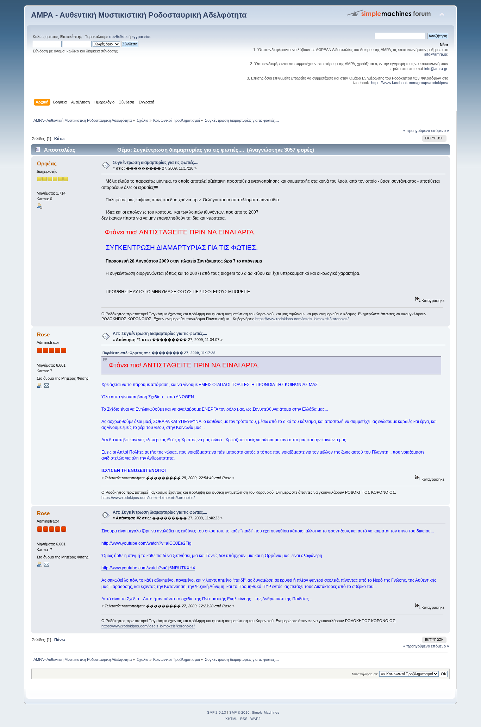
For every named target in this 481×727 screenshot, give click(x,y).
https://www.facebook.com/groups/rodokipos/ (409, 83)
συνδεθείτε (118, 36)
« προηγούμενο (416, 130)
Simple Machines (265, 712)
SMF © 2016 (239, 712)
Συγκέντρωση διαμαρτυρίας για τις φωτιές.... (155, 162)
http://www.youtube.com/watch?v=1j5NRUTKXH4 (148, 567)
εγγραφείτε (141, 36)
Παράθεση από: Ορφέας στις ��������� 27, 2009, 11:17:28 (158, 353)
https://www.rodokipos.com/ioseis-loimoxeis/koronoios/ (302, 319)
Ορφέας (47, 163)
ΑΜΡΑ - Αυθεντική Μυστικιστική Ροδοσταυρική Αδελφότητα (139, 15)
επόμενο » (440, 130)
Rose (43, 334)
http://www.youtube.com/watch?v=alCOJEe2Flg (146, 543)
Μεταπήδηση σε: (365, 674)
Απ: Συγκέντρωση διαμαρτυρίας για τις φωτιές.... (160, 333)
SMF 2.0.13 (216, 712)
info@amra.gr (435, 54)
